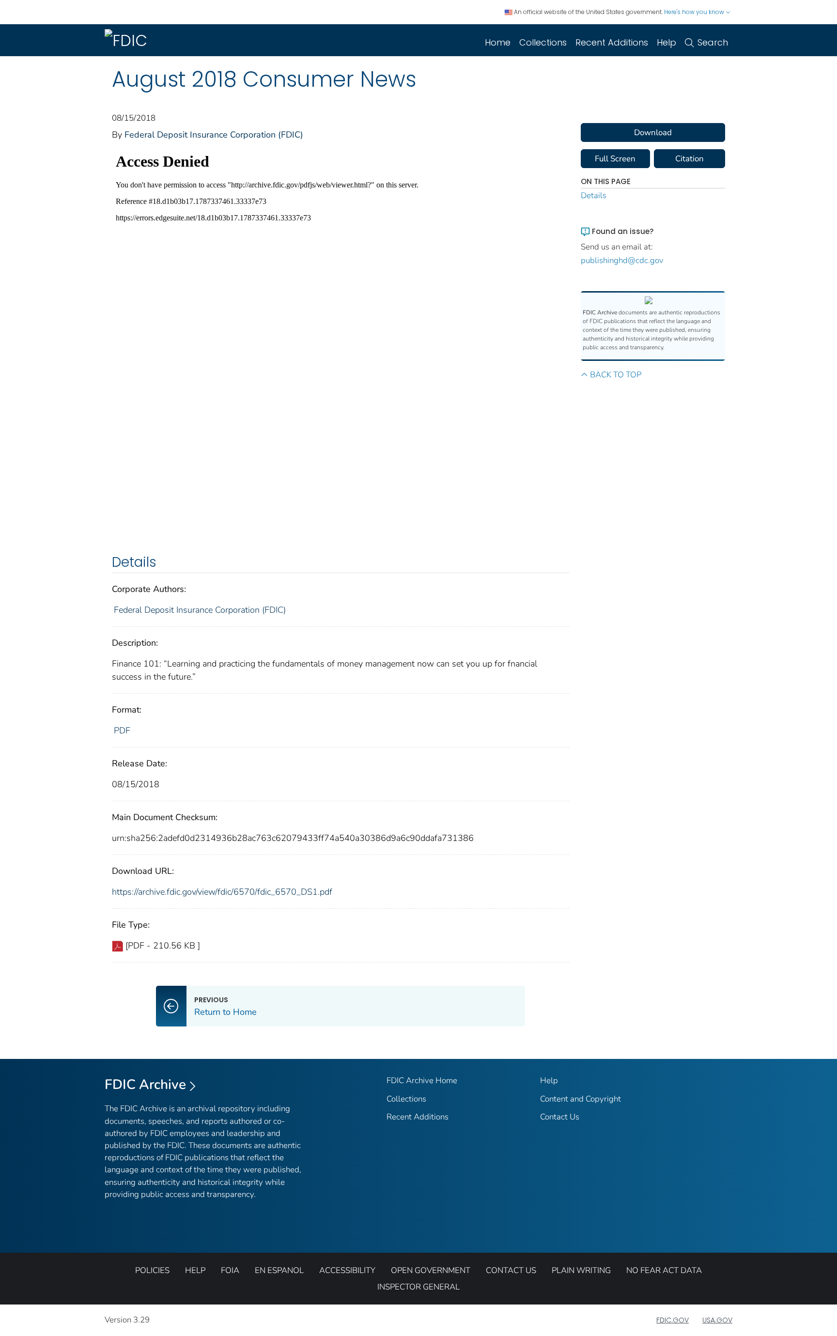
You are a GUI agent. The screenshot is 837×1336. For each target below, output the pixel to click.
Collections (543, 42)
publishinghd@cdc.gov (622, 260)
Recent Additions (611, 42)
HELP (195, 1270)
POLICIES (152, 1270)
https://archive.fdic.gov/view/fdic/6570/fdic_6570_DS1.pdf (222, 892)
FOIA (230, 1270)
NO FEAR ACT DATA (664, 1270)
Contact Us (559, 1116)
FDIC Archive (145, 1084)
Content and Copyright (580, 1098)
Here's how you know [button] (695, 12)
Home (498, 42)
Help (666, 42)
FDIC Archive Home (422, 1080)
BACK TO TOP (615, 374)
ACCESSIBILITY (347, 1270)
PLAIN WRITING (581, 1270)
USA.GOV (717, 1320)
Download (653, 132)
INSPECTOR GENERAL (418, 1286)
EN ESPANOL (279, 1270)
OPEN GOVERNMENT (430, 1270)
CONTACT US (511, 1270)
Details (593, 195)
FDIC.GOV (672, 1320)
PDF (122, 730)
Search (713, 42)
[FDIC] (128, 40)
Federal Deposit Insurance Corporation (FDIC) (213, 134)
